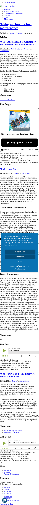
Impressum (7, 472)
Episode (15, 173)
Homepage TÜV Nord (11, 432)
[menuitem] (21, 10)
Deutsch (13, 49)
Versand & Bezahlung (11, 474)
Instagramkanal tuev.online (13, 430)
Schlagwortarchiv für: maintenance (16, 26)
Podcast (26, 49)
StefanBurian (4, 51)
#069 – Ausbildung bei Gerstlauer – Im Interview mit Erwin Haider (19, 43)
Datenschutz (8, 470)
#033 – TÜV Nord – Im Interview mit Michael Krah (17, 375)
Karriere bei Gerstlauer (7, 100)
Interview (20, 49)
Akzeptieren (20, 252)
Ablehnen (20, 256)
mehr (20, 261)
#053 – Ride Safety (10, 169)
